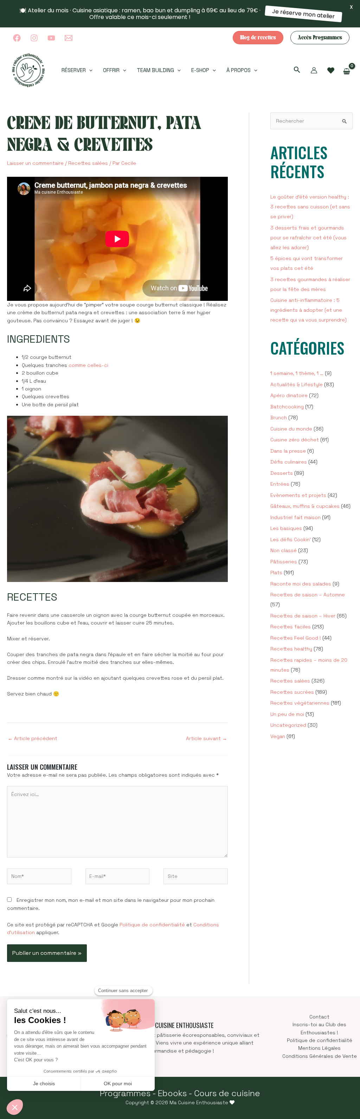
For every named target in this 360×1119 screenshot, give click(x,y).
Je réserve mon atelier (303, 14)
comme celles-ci (88, 365)
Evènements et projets (298, 495)
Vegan (277, 736)
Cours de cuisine (227, 1093)
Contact (319, 1017)
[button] (258, 37)
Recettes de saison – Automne (307, 594)
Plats (276, 572)
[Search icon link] (297, 70)
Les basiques (286, 528)
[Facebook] (17, 38)
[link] (330, 70)
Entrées (279, 484)
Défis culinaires (288, 462)
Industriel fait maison (295, 517)
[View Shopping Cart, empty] (347, 72)
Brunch (278, 417)
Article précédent (32, 738)
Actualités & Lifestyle (296, 384)
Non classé (283, 550)
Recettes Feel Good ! (295, 638)
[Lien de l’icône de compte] (313, 70)
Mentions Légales (319, 1048)
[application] (89, 70)
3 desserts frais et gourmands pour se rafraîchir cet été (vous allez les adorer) (308, 238)
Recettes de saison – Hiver (302, 616)
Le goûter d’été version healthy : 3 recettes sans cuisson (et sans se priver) (310, 207)
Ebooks (172, 1093)
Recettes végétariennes (299, 703)
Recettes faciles (290, 626)
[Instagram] (34, 38)
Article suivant (206, 738)
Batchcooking (287, 406)
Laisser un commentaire (35, 163)
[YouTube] (51, 38)
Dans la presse (288, 451)
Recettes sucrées (292, 692)
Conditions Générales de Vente (319, 1056)
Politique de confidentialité (152, 924)
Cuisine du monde (291, 429)
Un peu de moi (287, 714)
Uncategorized (288, 725)
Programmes (125, 1093)
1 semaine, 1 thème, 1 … (296, 373)
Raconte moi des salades (300, 584)
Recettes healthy (291, 649)
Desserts (281, 473)
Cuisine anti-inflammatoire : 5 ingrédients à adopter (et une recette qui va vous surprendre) (308, 310)
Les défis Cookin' (290, 539)
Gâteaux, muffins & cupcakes (305, 506)
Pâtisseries (283, 561)
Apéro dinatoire (289, 395)
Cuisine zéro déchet (294, 439)
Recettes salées (88, 163)
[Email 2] (68, 38)
